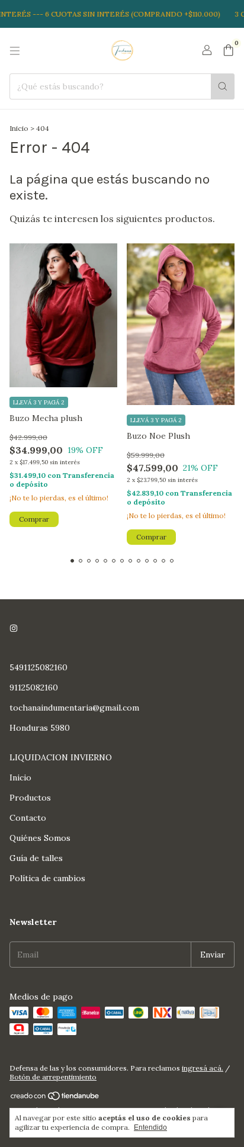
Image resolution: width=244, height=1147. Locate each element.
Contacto (27, 817)
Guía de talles (36, 858)
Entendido (150, 1127)
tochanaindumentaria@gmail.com (74, 707)
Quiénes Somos (39, 838)
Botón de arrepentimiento (53, 1076)
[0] (228, 51)
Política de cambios (47, 878)
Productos (30, 797)
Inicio (18, 128)
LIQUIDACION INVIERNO (60, 757)
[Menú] (14, 51)
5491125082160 (38, 667)
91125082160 (33, 687)
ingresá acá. (202, 1068)
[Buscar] (223, 86)
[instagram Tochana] (13, 628)
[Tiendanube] (55, 1098)
